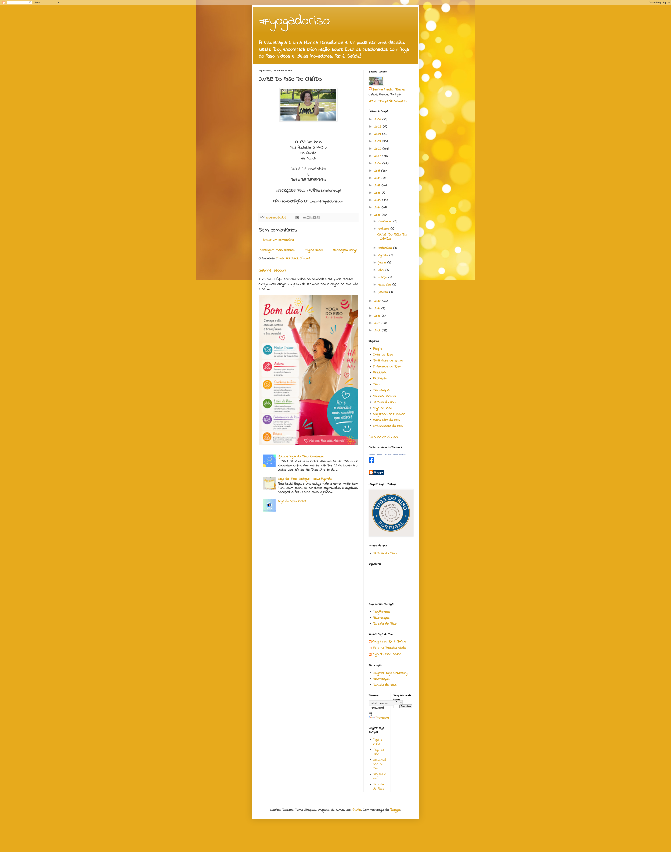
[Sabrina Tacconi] (371, 461)
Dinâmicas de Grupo (388, 360)
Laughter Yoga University (390, 673)
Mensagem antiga (345, 250)
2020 (378, 163)
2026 (378, 119)
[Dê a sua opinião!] (308, 217)
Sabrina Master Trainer (388, 89)
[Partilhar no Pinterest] (318, 217)
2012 (378, 301)
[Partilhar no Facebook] (314, 217)
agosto (383, 255)
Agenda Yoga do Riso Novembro (301, 456)
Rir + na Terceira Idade (389, 647)
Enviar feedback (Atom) (293, 258)
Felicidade (380, 372)
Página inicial (314, 250)
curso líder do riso (386, 420)
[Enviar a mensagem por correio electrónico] (297, 217)
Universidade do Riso (379, 764)
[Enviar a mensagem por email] (304, 217)
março (383, 277)
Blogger (395, 809)
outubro (384, 228)
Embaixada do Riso (387, 366)
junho (382, 262)
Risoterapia (381, 390)
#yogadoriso (294, 21)
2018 (378, 178)
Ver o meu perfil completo (388, 101)
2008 (378, 330)
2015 (378, 200)
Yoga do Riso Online (292, 501)
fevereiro (385, 284)
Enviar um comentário (278, 239)
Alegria (377, 348)
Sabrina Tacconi (272, 270)
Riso (376, 384)
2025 (378, 126)
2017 (378, 185)
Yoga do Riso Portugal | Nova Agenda (305, 478)
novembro (386, 221)
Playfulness (381, 611)
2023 (378, 141)
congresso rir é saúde (389, 414)
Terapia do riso (384, 402)
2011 (377, 308)
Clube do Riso (383, 354)
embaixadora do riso (388, 426)
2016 (378, 192)
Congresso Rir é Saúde (389, 641)
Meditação (380, 378)
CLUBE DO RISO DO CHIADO (392, 236)
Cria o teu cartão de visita (395, 455)
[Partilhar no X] (311, 217)
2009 (378, 323)
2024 (378, 134)
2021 (378, 156)
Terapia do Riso (385, 553)
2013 (378, 214)
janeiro (383, 292)
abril (381, 270)
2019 (377, 170)
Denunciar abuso (383, 437)
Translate (382, 717)
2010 (378, 315)
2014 (378, 207)
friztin (356, 809)
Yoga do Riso (382, 408)
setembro (385, 248)
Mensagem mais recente (277, 250)
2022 (378, 148)
